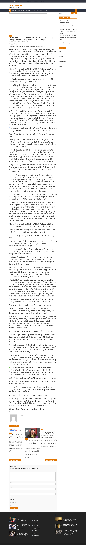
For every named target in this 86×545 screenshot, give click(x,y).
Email (11, 487)
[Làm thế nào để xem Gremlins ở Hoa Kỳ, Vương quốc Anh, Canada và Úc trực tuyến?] (12, 533)
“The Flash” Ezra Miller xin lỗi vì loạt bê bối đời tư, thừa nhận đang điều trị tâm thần (32, 442)
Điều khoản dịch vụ (37, 1)
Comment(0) (25, 41)
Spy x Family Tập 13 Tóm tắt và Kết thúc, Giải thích (15, 460)
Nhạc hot (61, 64)
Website (11, 491)
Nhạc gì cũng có (63, 61)
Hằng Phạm (65, 521)
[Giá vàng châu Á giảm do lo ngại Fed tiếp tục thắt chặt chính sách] (58, 526)
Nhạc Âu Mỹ (62, 59)
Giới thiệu (21, 1)
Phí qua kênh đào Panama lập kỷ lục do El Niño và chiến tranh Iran (68, 21)
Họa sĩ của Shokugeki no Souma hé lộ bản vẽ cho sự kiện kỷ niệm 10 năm (23, 525)
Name (11, 482)
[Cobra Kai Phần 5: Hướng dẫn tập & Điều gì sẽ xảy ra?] (12, 519)
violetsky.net (20, 543)
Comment (12, 471)
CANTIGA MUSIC (16, 5)
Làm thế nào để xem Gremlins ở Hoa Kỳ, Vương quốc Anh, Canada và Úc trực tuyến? (23, 533)
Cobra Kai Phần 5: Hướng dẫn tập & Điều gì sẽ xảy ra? (23, 518)
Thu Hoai (19, 41)
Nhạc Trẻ (14, 10)
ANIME (41, 10)
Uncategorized (63, 69)
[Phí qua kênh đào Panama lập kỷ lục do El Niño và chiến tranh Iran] (58, 519)
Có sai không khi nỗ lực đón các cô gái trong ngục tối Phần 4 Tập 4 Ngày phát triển (16, 436)
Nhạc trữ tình (21, 10)
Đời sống (36, 10)
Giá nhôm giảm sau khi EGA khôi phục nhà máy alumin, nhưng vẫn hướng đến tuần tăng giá (68, 31)
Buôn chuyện (29, 10)
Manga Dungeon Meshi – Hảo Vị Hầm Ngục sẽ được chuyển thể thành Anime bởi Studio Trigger (51, 460)
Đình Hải (72, 534)
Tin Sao (45, 10)
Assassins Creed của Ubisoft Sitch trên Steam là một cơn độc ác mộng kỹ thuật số (48, 432)
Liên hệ (42, 1)
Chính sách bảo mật (28, 1)
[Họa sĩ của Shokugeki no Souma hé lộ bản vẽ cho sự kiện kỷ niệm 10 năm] (12, 526)
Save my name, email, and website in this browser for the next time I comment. (13, 502)
